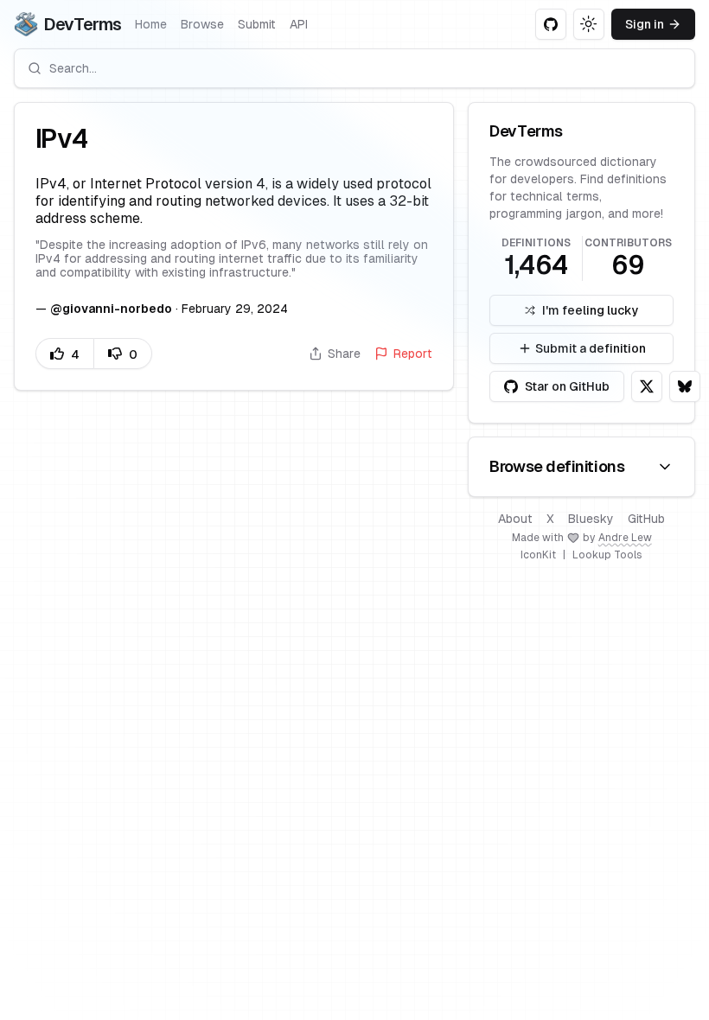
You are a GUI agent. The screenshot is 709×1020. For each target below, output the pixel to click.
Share (344, 353)
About (515, 519)
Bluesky (591, 519)
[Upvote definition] (64, 353)
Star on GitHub (567, 386)
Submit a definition (590, 348)
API (299, 24)
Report (412, 353)
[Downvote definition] (122, 353)
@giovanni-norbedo (111, 309)
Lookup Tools (607, 555)
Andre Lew (625, 538)
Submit (257, 24)
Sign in (644, 24)
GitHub (646, 519)
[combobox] (354, 68)
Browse (202, 24)
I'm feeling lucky (590, 310)
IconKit (538, 555)
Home (151, 24)
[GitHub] (550, 24)
